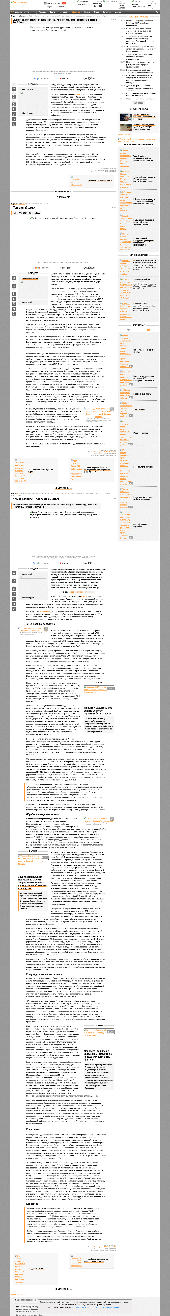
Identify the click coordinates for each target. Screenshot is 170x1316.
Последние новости (138, 16)
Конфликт (63, 12)
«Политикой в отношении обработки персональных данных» (96, 1307)
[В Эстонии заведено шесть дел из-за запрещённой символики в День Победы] (126, 201)
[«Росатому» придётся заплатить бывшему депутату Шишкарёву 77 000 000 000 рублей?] (21, 470)
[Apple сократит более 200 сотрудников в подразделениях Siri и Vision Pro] (76, 469)
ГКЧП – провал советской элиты (151, 9)
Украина (42, 12)
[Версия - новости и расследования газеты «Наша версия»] (27, 6)
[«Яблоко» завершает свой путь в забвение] (126, 394)
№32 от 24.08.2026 (53, 3)
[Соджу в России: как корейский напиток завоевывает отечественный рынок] (126, 311)
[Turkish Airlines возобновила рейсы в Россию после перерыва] (126, 158)
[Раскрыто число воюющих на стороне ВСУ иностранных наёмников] (126, 378)
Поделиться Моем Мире (14, 97)
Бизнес (87, 12)
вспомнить (45, 611)
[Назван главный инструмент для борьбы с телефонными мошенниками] (126, 242)
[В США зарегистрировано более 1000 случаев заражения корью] (126, 222)
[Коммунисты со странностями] (76, 181)
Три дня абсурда (28, 597)
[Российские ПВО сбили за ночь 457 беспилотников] (76, 1261)
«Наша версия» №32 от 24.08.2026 (104, 452)
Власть (52, 12)
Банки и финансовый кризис (81, 592)
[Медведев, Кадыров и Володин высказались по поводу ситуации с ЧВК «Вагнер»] (99, 1039)
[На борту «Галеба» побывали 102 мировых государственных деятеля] (126, 267)
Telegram (79, 94)
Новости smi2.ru (18, 1294)
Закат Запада (122, 7)
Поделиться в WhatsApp (14, 109)
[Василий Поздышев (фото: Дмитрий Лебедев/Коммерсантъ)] (99, 819)
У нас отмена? (27, 302)
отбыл (84, 596)
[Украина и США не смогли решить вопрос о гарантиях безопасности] (99, 696)
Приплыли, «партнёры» (98, 5)
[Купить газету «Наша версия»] (45, 3)
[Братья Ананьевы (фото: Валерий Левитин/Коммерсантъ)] (33, 629)
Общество (76, 12)
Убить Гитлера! (27, 113)
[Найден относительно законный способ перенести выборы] (126, 409)
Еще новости (138, 103)
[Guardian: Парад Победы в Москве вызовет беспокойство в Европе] (126, 179)
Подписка (50, 6)
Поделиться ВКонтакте (14, 89)
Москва (118, 12)
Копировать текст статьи (14, 124)
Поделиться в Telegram (14, 119)
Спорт (96, 12)
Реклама (61, 6)
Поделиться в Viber (14, 114)
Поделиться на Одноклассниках (14, 104)
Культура (107, 12)
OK (85, 1311)
